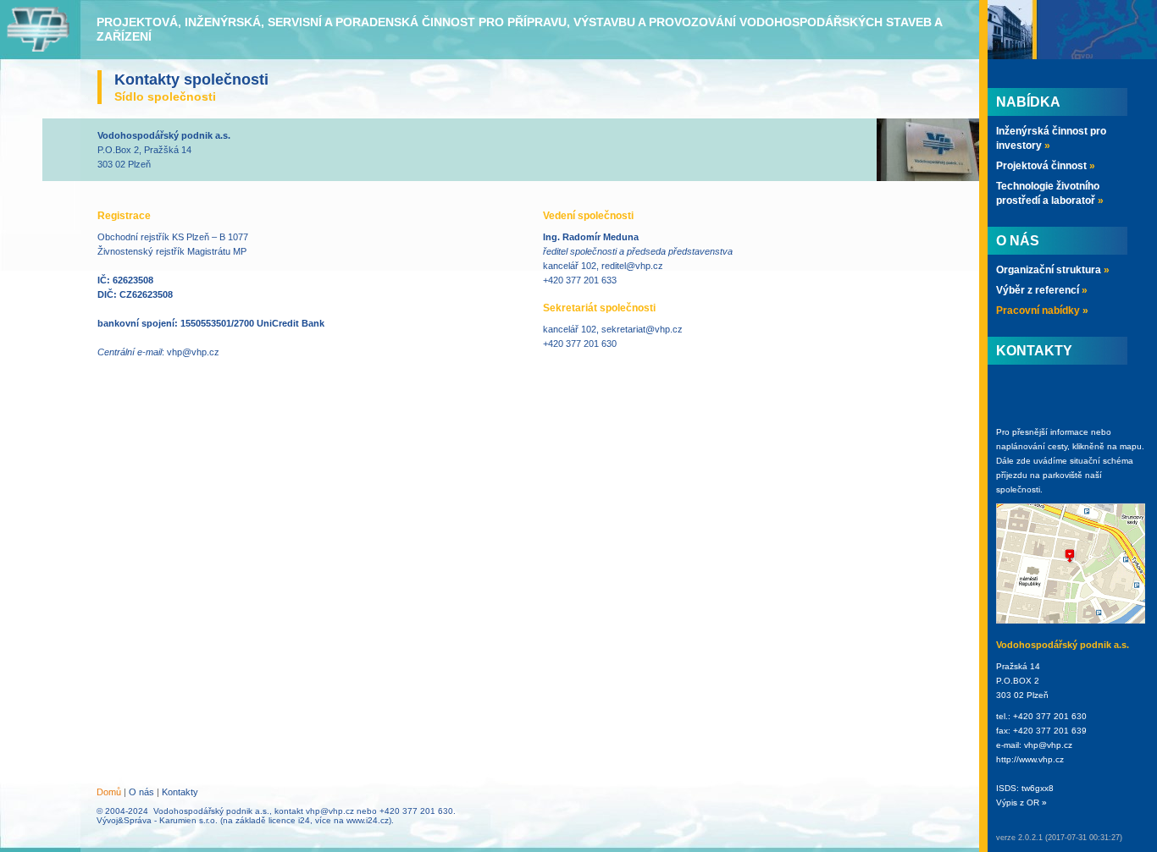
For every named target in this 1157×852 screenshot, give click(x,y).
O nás (141, 792)
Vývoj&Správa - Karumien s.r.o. (157, 820)
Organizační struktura (1053, 270)
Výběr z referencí (1042, 290)
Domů (109, 792)
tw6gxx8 (1037, 788)
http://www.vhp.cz (1030, 759)
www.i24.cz (367, 820)
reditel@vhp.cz (632, 266)
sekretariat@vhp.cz (642, 329)
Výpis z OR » (1021, 802)
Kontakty (180, 792)
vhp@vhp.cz (193, 352)
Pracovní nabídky (1042, 310)
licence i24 (289, 820)
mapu (1131, 446)
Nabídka (1028, 102)
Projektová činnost (1045, 166)
